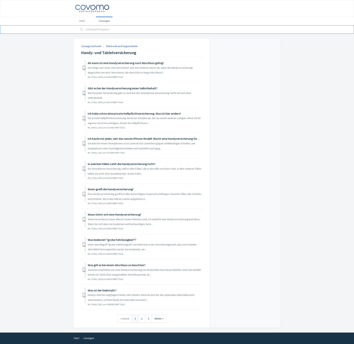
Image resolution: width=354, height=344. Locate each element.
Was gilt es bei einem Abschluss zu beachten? (116, 265)
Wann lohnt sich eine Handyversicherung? (114, 214)
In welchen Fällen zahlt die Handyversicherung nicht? (121, 164)
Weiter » (159, 318)
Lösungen (104, 21)
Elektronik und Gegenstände (122, 46)
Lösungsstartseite (91, 46)
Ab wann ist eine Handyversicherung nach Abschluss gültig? (126, 63)
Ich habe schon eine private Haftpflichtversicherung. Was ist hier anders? (134, 113)
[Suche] (82, 29)
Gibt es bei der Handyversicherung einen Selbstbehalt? (122, 88)
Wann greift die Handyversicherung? (111, 189)
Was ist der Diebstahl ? (102, 290)
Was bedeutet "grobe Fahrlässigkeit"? (112, 240)
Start (82, 21)
